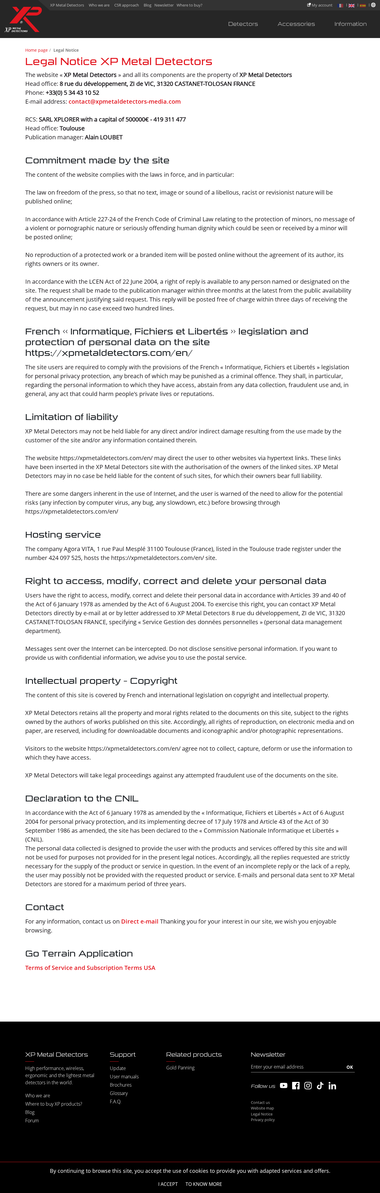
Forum (32, 1120)
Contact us (260, 1102)
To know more (204, 1184)
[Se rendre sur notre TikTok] (320, 1085)
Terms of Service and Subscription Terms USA (90, 968)
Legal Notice (262, 1114)
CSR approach (126, 5)
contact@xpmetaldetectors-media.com (125, 101)
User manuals (124, 1076)
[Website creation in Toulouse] (340, 1118)
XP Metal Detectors (67, 5)
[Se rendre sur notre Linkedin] (332, 1085)
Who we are (99, 5)
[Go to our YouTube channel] (283, 1085)
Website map (262, 1108)
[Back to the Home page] (23, 20)
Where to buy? (189, 5)
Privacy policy (263, 1119)
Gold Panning (180, 1067)
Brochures (121, 1085)
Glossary (119, 1093)
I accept (168, 1184)
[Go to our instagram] (308, 1085)
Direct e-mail (140, 921)
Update (118, 1068)
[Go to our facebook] (296, 1085)
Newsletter (164, 5)
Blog (147, 5)
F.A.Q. (115, 1101)
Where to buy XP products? (53, 1104)
